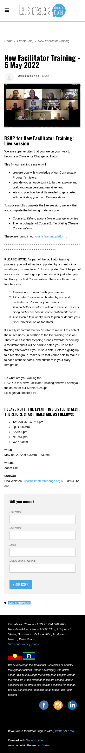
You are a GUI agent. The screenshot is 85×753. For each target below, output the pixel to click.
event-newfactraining (19, 603)
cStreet (45, 745)
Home (8, 41)
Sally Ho (34, 75)
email (71, 731)
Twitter (59, 731)
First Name (15, 512)
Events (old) (25, 41)
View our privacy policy (23, 644)
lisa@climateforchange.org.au (44, 481)
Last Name (15, 527)
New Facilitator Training (53, 41)
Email (12, 544)
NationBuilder (35, 740)
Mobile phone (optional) (22, 560)
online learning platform (50, 236)
